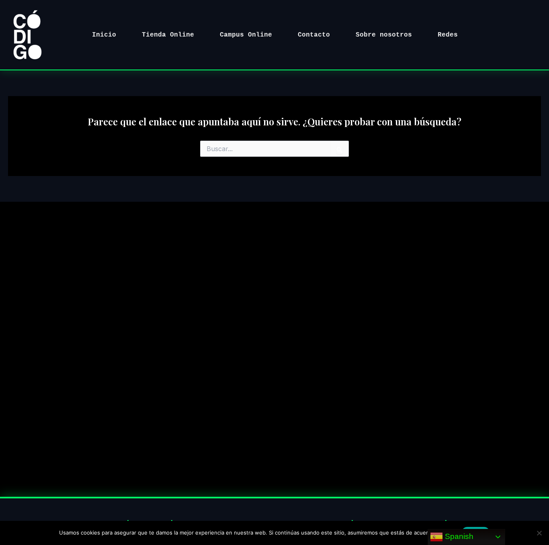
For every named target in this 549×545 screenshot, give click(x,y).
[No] (539, 533)
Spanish (458, 536)
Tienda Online (168, 35)
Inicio (104, 35)
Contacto (314, 35)
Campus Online (246, 35)
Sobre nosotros (384, 35)
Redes (448, 35)
